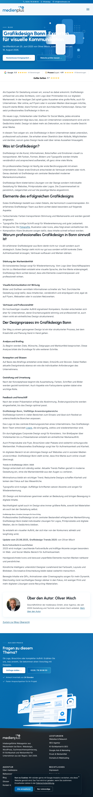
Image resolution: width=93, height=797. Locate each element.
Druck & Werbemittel (58, 754)
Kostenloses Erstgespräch (17, 58)
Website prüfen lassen (50, 58)
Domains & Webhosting (59, 758)
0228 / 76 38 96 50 (32, 1)
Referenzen (7, 774)
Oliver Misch (44, 46)
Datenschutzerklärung (45, 783)
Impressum (54, 770)
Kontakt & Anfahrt (10, 785)
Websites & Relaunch (58, 739)
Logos (29, 428)
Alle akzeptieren (24, 789)
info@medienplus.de (62, 1)
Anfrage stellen (13, 670)
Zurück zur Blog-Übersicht (16, 622)
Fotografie (25, 227)
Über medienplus (10, 770)
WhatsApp (46, 1)
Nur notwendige (43, 789)
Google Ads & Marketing (59, 750)
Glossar (6, 781)
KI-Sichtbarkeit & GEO (58, 746)
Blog (5, 777)
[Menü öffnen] (88, 9)
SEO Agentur (54, 743)
